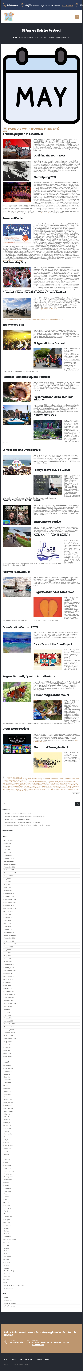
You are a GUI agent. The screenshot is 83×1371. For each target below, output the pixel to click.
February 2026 (9, 858)
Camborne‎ (8, 1097)
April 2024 (7, 923)
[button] (77, 17)
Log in (6, 1297)
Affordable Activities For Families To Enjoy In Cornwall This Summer (28, 825)
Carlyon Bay (8, 1103)
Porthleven (75, 779)
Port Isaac (7, 1211)
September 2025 (10, 873)
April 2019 (7, 1054)
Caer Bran (7, 1091)
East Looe (7, 1125)
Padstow (68, 779)
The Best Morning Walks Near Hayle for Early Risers (22, 822)
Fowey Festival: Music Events (48, 785)
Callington (7, 1094)
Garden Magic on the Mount (68, 785)
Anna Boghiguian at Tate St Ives (15, 782)
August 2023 (8, 947)
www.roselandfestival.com (12, 260)
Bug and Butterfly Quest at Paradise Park (61, 782)
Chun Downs (8, 1111)
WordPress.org (9, 1306)
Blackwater (8, 1071)
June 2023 (7, 953)
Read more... (76, 794)
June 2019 (7, 1048)
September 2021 (10, 1003)
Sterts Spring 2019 (67, 789)
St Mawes (24, 780)
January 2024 (9, 932)
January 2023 (9, 968)
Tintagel (7, 1274)
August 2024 (8, 911)
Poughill (7, 1220)
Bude (13, 779)
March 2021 (8, 1018)
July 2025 (7, 879)
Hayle (30, 779)
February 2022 (9, 988)
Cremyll (7, 1123)
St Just (6, 1251)
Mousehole (60, 779)
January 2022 (9, 991)
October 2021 (9, 1000)
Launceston (8, 1157)
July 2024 (7, 914)
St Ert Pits (7, 1242)
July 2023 (7, 950)
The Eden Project (10, 1271)
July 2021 (7, 1009)
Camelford (8, 1100)
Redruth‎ (5, 780)
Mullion (6, 1183)
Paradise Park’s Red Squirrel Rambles (39, 788)
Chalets (14, 1359)
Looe (6, 1163)
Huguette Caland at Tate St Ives (41, 786)
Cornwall (7, 1120)
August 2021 (8, 1006)
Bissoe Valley (9, 1068)
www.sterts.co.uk (43, 213)
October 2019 (9, 1036)
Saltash (6, 1228)
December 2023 (10, 935)
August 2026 (8, 840)
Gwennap (7, 1137)
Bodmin (7, 1077)
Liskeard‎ (46, 779)
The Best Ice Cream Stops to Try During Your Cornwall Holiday (26, 816)
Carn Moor (8, 1105)
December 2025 (10, 864)
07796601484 (12, 6)
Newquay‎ (7, 1191)
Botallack (7, 1083)
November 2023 (10, 938)
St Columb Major (10, 1240)
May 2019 (7, 1051)
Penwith (7, 1205)
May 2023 (7, 956)
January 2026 (9, 861)
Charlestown (8, 1108)
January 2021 (8, 1021)
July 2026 (7, 843)
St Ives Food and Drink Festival (50, 789)
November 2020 (10, 1024)
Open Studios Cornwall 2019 (62, 786)
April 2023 (7, 959)
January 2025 (9, 897)
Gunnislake (8, 1134)
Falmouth (18, 779)
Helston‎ (35, 779)
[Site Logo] (9, 16)
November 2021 (9, 997)
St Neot (6, 1260)
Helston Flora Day (23, 786)
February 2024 (9, 929)
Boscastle (7, 1080)
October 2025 (9, 870)
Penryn (6, 1202)
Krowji (40, 779)
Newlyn (6, 1185)
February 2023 (9, 965)
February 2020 (9, 1027)
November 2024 (10, 902)
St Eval (6, 1245)
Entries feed (8, 1300)
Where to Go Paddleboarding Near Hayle (19, 819)
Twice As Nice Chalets (14, 777)
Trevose (7, 1280)
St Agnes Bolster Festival (30, 789)
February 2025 (9, 894)
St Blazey (7, 1237)
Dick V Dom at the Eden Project (47, 783)
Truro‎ (6, 1282)
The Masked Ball (22, 791)
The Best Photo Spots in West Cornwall (18, 813)
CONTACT (38, 1359)
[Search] (77, 804)
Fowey (25, 779)
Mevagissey (8, 1177)
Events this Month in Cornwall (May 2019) (33, 129)
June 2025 (7, 882)
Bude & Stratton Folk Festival (36, 782)
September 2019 (10, 1039)
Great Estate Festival (10, 786)
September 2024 (10, 908)
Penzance (7, 1208)
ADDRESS (28, 4)
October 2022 (9, 974)
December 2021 (9, 994)
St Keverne (8, 1254)
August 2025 (8, 876)
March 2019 (8, 1056)
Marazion (52, 779)
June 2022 (7, 982)
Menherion (8, 1174)
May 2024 (7, 920)
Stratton (7, 1262)
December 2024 (10, 900)
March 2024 (8, 926)
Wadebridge (8, 1288)
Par (5, 1200)
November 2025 (10, 867)
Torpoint (7, 1277)
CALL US (9, 4)
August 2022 (8, 980)
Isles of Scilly (8, 1145)
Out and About (26, 1359)
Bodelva (7, 779)
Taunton (7, 1268)
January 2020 (9, 1030)
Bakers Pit (7, 1066)
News (6, 1194)
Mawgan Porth (9, 1171)
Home (6, 1359)
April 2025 (7, 888)
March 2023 (8, 962)
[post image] (41, 85)
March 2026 (8, 855)
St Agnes (7, 1231)
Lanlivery (7, 1154)
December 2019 (9, 1033)
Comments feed (10, 1303)
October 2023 (9, 941)
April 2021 (7, 1015)
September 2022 (10, 977)
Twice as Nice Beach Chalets (14, 1285)
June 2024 (8, 917)
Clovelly (7, 1117)
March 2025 (8, 891)
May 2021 (7, 1012)
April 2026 (7, 852)
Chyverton (7, 1114)
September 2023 (10, 944)
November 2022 (10, 971)
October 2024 (9, 906)
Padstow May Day (20, 788)
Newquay (7, 1188)
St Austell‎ (12, 780)
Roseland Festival (15, 789)
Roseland (7, 1225)
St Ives (18, 780)
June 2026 (7, 846)
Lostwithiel (7, 1165)
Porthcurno (8, 1214)
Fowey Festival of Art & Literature (27, 785)
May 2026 (7, 849)
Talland (6, 1265)
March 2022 (8, 985)
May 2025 (7, 885)
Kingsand (7, 1148)
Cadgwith (7, 1088)
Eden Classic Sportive (66, 783)
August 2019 (8, 1042)
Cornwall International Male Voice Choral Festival (20, 783)
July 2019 (7, 1045)
